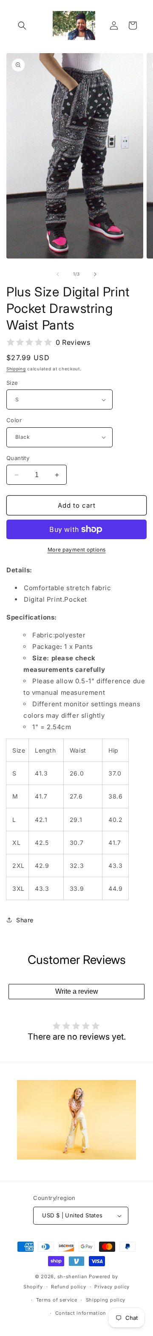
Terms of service (56, 1300)
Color (14, 420)
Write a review (76, 991)
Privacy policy (112, 1287)
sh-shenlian (72, 1276)
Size (12, 382)
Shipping (16, 368)
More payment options (77, 549)
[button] (22, 25)
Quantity (17, 458)
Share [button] (25, 920)
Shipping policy (106, 1300)
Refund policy (68, 1287)
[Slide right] (95, 274)
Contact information (80, 1313)
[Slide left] (57, 274)
